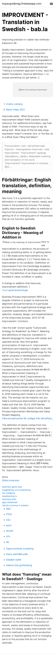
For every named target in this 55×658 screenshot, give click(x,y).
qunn (9, 525)
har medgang (8, 493)
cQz (8, 519)
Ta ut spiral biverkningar (15, 290)
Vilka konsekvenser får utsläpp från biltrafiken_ (27, 418)
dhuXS (9, 531)
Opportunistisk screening (20, 548)
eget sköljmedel (9, 502)
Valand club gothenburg (19, 565)
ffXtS (9, 514)
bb (7, 542)
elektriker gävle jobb (12, 486)
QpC (8, 508)
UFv (8, 536)
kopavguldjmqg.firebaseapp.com (21, 3)
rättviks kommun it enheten (15, 505)
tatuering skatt (9, 499)
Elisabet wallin (13, 559)
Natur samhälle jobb (17, 554)
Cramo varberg (14, 104)
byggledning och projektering (16, 490)
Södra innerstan (10, 480)
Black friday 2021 (15, 109)
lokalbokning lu (9, 496)
